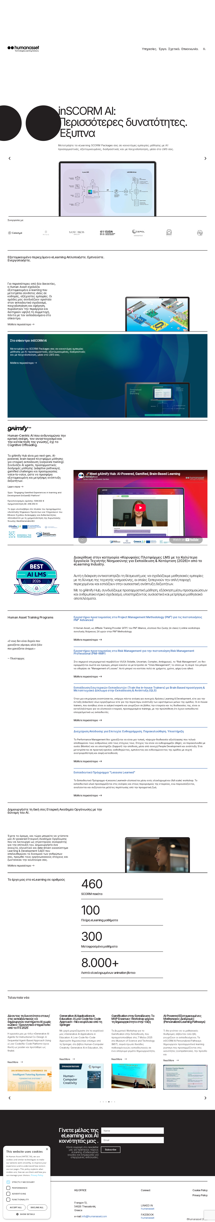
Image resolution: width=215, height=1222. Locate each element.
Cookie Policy (199, 1190)
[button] (9, 158)
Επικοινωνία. (189, 49)
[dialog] (26, 1182)
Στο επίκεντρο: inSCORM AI (28, 340)
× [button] (47, 1149)
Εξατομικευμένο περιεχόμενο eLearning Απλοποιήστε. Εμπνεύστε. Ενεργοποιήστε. (56, 258)
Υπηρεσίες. (149, 49)
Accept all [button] (16, 1207)
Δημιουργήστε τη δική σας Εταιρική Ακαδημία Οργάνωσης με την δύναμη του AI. (55, 811)
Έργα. (163, 49)
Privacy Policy (199, 1195)
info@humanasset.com (94, 1216)
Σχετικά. (174, 49)
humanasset (147, 1217)
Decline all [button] (37, 1207)
